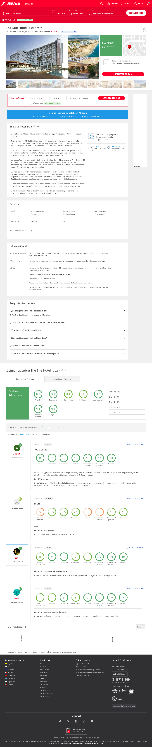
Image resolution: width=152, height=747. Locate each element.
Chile (9, 667)
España (35, 652)
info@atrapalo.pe (122, 686)
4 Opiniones (110, 47)
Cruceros (43, 676)
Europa (27, 652)
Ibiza (43, 652)
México (10, 684)
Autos (42, 679)
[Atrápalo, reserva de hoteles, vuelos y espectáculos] (11, 3)
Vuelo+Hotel (44, 670)
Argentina (11, 682)
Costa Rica (11, 676)
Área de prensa (81, 667)
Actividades (44, 684)
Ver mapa (56, 32)
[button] (143, 29)
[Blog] (60, 721)
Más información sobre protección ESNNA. (76, 743)
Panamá (11, 673)
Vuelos (42, 664)
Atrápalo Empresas (47, 693)
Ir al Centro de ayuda (119, 667)
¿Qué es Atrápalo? (82, 664)
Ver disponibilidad (111, 98)
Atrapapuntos (45, 690)
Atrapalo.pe (10, 652)
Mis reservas (116, 664)
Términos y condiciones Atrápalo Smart (90, 673)
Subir (139, 627)
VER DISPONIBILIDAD (123, 74)
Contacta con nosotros (120, 670)
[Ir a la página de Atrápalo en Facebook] (76, 721)
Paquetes (43, 673)
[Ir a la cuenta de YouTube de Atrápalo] (92, 721)
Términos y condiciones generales (88, 670)
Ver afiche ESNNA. (97, 743)
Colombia (11, 670)
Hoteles (19, 652)
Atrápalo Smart (45, 696)
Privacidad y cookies (83, 676)
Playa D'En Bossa (53, 652)
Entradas (43, 682)
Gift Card (43, 687)
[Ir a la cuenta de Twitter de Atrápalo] (68, 721)
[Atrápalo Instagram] (84, 721)
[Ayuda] (138, 3)
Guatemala (11, 679)
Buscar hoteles (136, 12)
